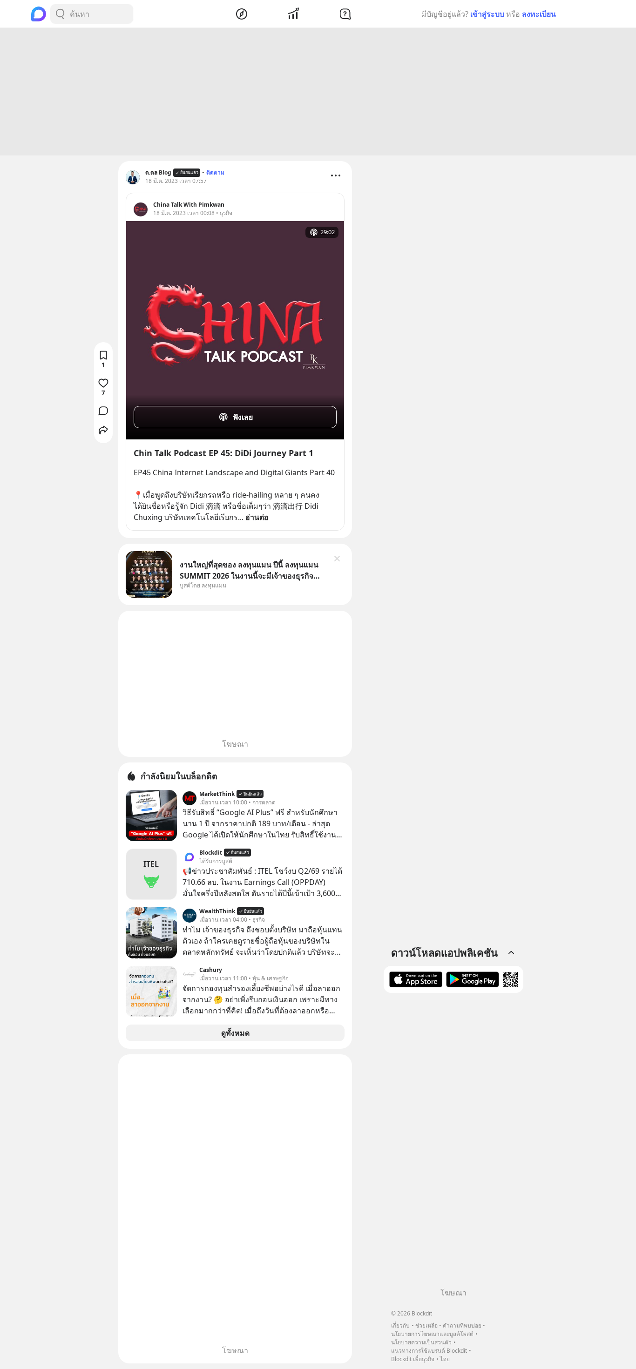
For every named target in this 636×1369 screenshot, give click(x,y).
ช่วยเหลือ (426, 1325)
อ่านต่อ (257, 517)
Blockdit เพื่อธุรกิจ (412, 1359)
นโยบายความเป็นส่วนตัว (421, 1342)
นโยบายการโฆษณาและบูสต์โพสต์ (432, 1334)
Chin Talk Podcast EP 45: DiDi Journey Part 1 (223, 453)
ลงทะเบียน (539, 14)
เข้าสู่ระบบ (487, 14)
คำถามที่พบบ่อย (462, 1325)
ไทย (445, 1359)
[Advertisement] (318, 92)
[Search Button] (60, 14)
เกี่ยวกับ (400, 1325)
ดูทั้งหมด (235, 1033)
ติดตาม (215, 172)
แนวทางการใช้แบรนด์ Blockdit (429, 1351)
